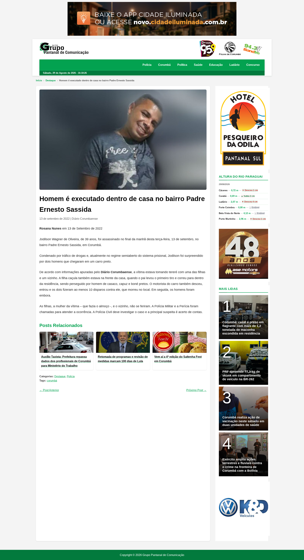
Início (39, 80)
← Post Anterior (49, 390)
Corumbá (164, 64)
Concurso (253, 64)
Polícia (146, 64)
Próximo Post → (196, 390)
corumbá (52, 380)
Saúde (198, 64)
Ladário (234, 64)
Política (182, 64)
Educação (216, 64)
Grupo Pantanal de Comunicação (163, 554)
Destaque (51, 80)
